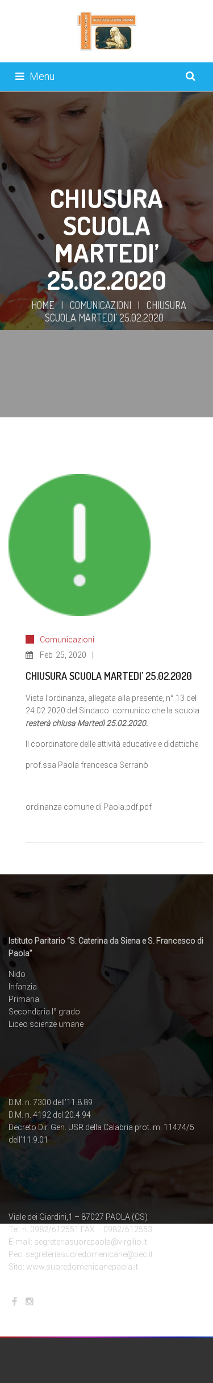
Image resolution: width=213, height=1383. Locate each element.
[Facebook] (14, 1301)
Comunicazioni (100, 305)
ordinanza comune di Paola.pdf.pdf (89, 806)
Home (43, 305)
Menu (42, 76)
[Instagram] (30, 1301)
